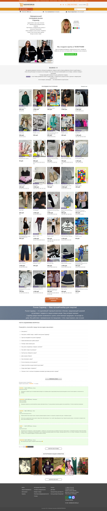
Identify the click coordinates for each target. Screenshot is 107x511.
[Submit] (87, 9)
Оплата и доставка (53, 0)
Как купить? (77, 0)
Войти (23, 487)
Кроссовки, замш (50, 263)
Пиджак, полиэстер (36, 108)
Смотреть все (84, 86)
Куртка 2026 (77, 132)
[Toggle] (20, 331)
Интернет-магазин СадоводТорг (25, 382)
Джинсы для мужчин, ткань (66, 158)
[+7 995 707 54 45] (66, 5)
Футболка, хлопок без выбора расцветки (52, 159)
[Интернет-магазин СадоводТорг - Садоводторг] (27, 5)
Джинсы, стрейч (36, 236)
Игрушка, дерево (78, 185)
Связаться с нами (70, 0)
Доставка (53, 489)
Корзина (24, 493)
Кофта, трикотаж (78, 108)
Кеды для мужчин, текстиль (66, 263)
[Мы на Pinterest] (77, 28)
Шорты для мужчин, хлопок (66, 185)
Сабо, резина (21, 132)
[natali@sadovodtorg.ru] (60, 5)
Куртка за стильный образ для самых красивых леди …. (52, 133)
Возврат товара (37, 491)
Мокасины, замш (50, 185)
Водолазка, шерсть (22, 108)
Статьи (64, 0)
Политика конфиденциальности (41, 493)
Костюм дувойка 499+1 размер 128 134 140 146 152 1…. (24, 237)
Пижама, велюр (22, 185)
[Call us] (75, 28)
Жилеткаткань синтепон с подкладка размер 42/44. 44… (80, 211)
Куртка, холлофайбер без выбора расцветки (81, 289)
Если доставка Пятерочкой (57, 493)
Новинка (34, 158)
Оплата (52, 487)
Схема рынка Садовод (45, 0)
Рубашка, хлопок (50, 236)
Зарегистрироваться (26, 489)
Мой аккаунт (24, 491)
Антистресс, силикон (51, 108)
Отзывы (59, 0)
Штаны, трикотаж (22, 263)
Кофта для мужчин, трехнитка (66, 236)
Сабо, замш (21, 210)
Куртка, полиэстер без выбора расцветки (66, 211)
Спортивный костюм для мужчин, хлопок (53, 211)
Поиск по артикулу (84, 0)
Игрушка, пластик (36, 132)
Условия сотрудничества (40, 489)
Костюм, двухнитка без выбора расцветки (24, 289)
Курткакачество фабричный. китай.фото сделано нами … (52, 289)
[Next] (85, 466)
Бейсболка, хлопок (36, 263)
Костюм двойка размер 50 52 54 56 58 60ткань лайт (81, 264)
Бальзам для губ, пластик (23, 158)
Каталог (37, 0)
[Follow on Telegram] (79, 28)
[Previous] (22, 466)
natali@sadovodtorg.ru (56, 475)
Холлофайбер (35, 210)
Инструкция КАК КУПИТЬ (40, 487)
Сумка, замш (63, 108)
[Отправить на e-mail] (73, 28)
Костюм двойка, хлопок (79, 158)
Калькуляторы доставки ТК (57, 491)
